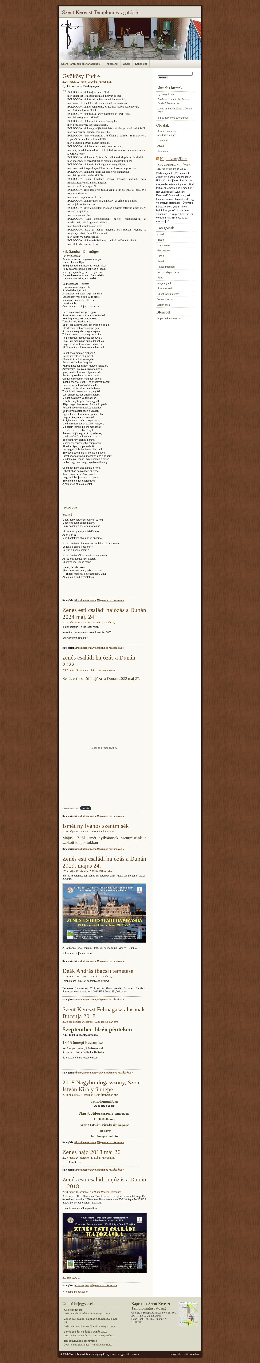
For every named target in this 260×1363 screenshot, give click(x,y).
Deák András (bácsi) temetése (97, 970)
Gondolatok (163, 250)
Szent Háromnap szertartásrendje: (81, 63)
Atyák (126, 63)
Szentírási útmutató (168, 294)
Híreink (78, 1072)
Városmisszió (164, 299)
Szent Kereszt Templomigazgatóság (101, 12)
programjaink (81, 1285)
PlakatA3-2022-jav (70, 808)
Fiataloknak (163, 245)
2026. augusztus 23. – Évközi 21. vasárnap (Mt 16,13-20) (173, 166)
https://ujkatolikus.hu (168, 318)
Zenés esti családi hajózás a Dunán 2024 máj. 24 (173, 101)
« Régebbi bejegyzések (75, 1291)
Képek (160, 261)
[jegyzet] (67, 514)
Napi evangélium (173, 158)
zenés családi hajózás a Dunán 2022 (174, 110)
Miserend (112, 63)
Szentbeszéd (164, 288)
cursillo (161, 234)
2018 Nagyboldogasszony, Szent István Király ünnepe (101, 1086)
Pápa (160, 277)
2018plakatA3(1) (71, 1277)
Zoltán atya (163, 304)
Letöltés (85, 808)
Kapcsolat (141, 63)
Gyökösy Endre (81, 76)
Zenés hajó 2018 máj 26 (91, 1152)
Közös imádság (166, 266)
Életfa (160, 239)
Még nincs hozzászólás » (110, 600)
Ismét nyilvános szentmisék (95, 825)
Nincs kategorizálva (85, 600)
